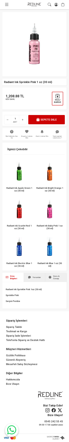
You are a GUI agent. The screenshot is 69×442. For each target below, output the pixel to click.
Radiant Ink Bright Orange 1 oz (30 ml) (49, 189)
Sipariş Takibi (14, 327)
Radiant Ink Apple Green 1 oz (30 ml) (19, 189)
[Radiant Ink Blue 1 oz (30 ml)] (49, 246)
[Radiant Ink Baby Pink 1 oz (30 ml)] (49, 209)
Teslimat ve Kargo (16, 331)
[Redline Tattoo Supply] (35, 4)
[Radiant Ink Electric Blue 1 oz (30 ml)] (19, 246)
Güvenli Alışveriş (16, 359)
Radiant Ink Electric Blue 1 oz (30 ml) (19, 264)
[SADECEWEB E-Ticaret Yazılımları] (56, 437)
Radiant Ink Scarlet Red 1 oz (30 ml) (19, 227)
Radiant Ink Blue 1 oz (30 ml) (50, 264)
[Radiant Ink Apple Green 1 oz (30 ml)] (19, 171)
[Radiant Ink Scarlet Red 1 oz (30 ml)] (19, 209)
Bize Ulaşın (12, 383)
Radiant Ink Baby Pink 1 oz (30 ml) (50, 227)
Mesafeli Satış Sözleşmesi (21, 364)
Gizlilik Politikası (15, 355)
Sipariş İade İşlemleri (18, 335)
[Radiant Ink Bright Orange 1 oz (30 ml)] (49, 171)
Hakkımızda (13, 379)
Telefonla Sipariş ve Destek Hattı (25, 340)
